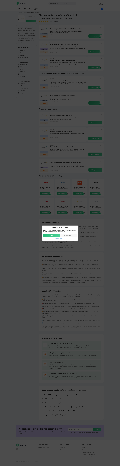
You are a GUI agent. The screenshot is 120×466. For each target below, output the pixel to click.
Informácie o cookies (59, 238)
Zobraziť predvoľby (68, 235)
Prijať (51, 235)
